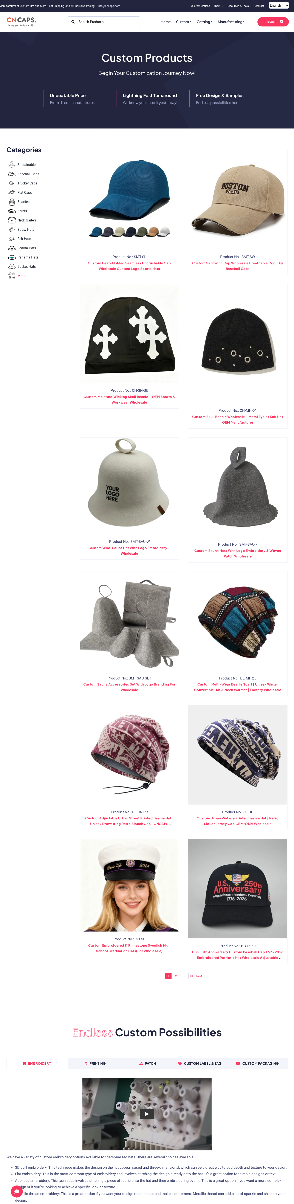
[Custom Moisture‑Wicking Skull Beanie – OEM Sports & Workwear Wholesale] (129, 333)
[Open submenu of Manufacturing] (244, 22)
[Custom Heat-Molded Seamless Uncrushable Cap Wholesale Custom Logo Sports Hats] (129, 199)
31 (191, 976)
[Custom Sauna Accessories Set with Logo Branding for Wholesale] (129, 621)
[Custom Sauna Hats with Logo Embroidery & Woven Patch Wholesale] (237, 487)
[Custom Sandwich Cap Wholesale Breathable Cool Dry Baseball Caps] (237, 199)
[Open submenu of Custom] (191, 22)
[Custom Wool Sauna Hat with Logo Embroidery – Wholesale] (129, 486)
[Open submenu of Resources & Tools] (251, 6)
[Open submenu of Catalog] (212, 22)
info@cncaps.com (109, 6)
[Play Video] (147, 1114)
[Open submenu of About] (222, 6)
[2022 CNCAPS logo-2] (21, 16)
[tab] (37, 1063)
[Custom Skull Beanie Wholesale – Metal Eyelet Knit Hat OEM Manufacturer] (237, 343)
